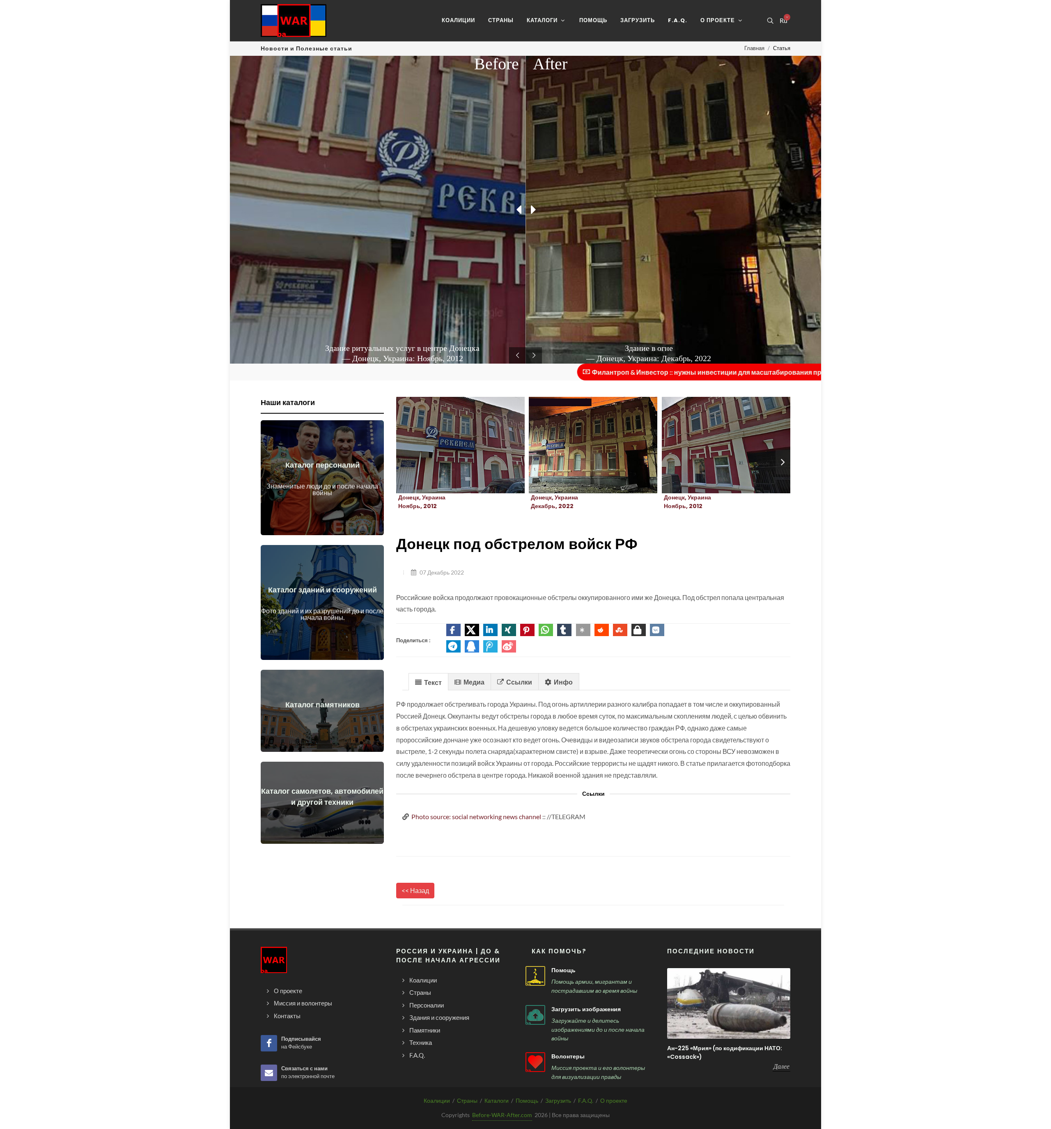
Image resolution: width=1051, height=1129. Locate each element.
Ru (783, 20)
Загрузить (558, 1100)
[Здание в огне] (583, 445)
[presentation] (783, 462)
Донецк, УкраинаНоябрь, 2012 (421, 501)
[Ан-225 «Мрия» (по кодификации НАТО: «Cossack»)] (728, 1003)
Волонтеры (568, 1056)
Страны (467, 1100)
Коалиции (437, 1100)
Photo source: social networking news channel (476, 816)
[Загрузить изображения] (535, 1015)
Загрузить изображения (586, 1009)
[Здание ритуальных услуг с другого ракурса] (716, 445)
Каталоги (496, 1100)
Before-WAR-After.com (502, 1114)
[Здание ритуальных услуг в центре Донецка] (451, 445)
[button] (453, 630)
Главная (754, 48)
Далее (781, 1066)
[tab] (428, 681)
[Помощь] (535, 976)
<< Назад (415, 890)
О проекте (613, 1100)
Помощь (563, 970)
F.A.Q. (585, 1100)
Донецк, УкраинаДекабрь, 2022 (554, 501)
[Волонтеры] (535, 1062)
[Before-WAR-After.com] (293, 20)
